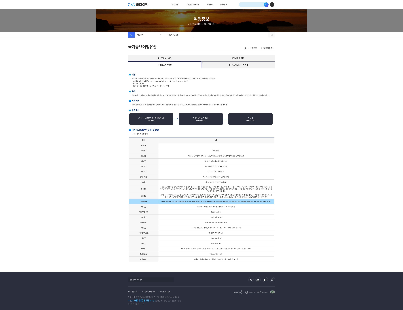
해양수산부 (250, 292)
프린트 (271, 35)
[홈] (131, 35)
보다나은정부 (238, 292)
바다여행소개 (132, 291)
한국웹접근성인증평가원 (272, 292)
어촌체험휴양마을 (192, 4)
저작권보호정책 (165, 291)
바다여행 (138, 4)
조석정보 (251, 280)
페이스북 (265, 280)
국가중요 (165, 58)
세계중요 (165, 64)
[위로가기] (400, 301)
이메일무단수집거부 (149, 291)
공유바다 (223, 4)
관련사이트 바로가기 (136, 280)
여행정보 (210, 4)
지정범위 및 (238, 58)
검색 (266, 4)
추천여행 (175, 4)
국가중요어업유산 (172, 35)
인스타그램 (272, 280)
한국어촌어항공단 (263, 292)
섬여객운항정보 (258, 279)
